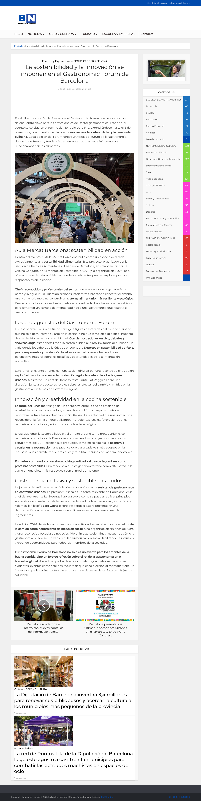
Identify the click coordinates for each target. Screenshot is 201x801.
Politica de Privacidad (179, 797)
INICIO (18, 34)
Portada (18, 46)
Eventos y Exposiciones (57, 61)
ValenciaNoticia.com (179, 3)
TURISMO (88, 34)
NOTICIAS (35, 34)
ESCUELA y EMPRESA (117, 34)
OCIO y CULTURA (61, 34)
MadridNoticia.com (157, 3)
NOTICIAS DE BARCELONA (90, 61)
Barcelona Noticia (81, 88)
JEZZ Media (107, 797)
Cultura (18, 689)
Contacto (147, 34)
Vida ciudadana (23, 748)
